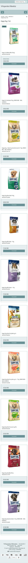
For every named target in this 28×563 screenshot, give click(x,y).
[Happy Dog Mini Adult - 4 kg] (14, 226)
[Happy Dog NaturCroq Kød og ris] (14, 318)
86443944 (17, 546)
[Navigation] (2, 12)
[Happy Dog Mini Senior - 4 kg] (14, 272)
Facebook (11, 551)
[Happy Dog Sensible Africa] (14, 458)
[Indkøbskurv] (25, 12)
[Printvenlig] (26, 16)
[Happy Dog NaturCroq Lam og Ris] (14, 412)
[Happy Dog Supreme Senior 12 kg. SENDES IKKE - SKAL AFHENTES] (14, 504)
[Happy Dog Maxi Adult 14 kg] (14, 180)
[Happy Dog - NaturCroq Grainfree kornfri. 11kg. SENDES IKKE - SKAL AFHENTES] (14, 133)
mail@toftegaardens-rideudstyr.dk (16, 548)
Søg (26, 1)
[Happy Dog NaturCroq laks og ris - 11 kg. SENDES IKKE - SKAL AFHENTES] (14, 364)
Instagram (17, 551)
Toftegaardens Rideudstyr (8, 6)
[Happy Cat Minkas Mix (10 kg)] (14, 38)
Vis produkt (14, 63)
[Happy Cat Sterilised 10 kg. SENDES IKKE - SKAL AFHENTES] (14, 85)
